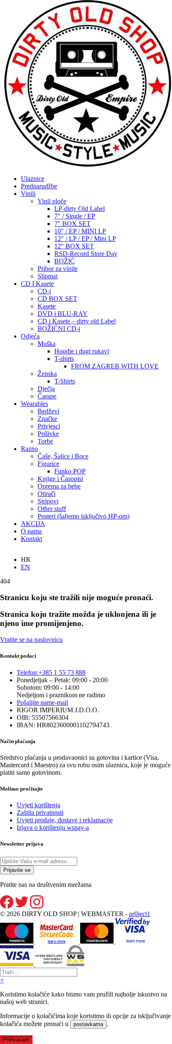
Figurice (48, 463)
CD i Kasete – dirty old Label (77, 321)
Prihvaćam (16, 1039)
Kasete (47, 306)
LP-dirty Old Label (79, 208)
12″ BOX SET (74, 246)
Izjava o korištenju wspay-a (53, 827)
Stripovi (48, 501)
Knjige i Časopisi (60, 478)
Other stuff (52, 508)
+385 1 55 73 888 (51, 672)
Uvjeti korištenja (38, 805)
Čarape (47, 396)
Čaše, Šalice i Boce (63, 456)
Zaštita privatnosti (40, 812)
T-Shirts (64, 381)
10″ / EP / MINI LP (80, 231)
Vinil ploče (52, 201)
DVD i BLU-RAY (63, 313)
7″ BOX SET (72, 223)
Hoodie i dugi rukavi (81, 351)
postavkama (88, 1024)
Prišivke (48, 433)
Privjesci (49, 426)
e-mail (42, 702)
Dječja (46, 388)
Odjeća (30, 336)
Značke (47, 418)
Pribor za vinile (58, 268)
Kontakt (31, 538)
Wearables (34, 403)
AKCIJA (33, 523)
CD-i (44, 291)
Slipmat (48, 276)
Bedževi (48, 411)
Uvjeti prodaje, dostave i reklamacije (65, 820)
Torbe (45, 441)
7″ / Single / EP (74, 216)
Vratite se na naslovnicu (31, 639)
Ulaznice (32, 178)
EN (25, 567)
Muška (47, 343)
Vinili (28, 193)
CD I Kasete (37, 283)
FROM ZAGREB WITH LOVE (115, 366)
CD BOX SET (57, 298)
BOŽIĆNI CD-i (59, 328)
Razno (29, 448)
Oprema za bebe (59, 486)
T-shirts (64, 358)
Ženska (47, 373)
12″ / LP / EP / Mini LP (85, 238)
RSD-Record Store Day (85, 253)
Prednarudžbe (39, 186)
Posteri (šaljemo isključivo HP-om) (83, 516)
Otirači (47, 493)
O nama (31, 531)
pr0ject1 (139, 913)
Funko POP (70, 471)
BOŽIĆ (64, 261)
